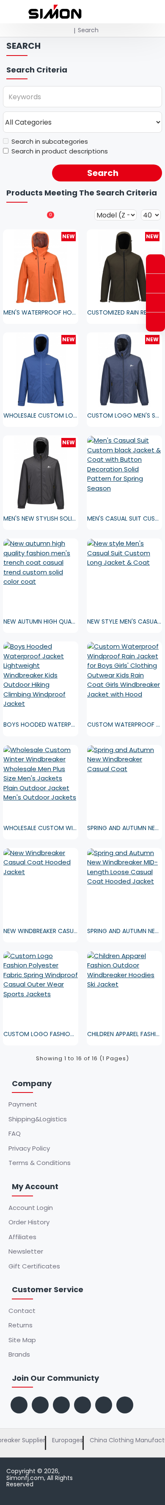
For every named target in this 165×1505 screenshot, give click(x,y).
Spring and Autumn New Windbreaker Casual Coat (124, 828)
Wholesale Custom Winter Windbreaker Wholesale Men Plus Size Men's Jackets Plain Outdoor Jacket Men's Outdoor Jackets (40, 828)
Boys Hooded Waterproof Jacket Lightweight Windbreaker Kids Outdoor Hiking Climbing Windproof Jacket (40, 724)
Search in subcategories (49, 141)
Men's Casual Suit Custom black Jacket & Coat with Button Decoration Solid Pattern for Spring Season (124, 518)
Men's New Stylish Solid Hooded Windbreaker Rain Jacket (40, 518)
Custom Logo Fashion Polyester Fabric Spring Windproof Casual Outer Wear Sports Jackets (40, 1034)
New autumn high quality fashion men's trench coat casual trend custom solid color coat (40, 621)
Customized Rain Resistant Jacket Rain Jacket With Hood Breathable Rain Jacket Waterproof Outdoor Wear (124, 312)
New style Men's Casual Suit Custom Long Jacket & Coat (124, 621)
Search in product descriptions (59, 151)
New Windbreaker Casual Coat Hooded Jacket (40, 931)
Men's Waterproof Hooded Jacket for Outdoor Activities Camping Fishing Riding (40, 312)
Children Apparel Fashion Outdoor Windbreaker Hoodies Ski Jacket (124, 1034)
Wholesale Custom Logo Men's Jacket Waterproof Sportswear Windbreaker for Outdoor (40, 415)
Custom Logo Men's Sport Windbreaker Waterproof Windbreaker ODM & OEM (124, 415)
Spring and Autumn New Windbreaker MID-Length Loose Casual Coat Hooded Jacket (124, 931)
